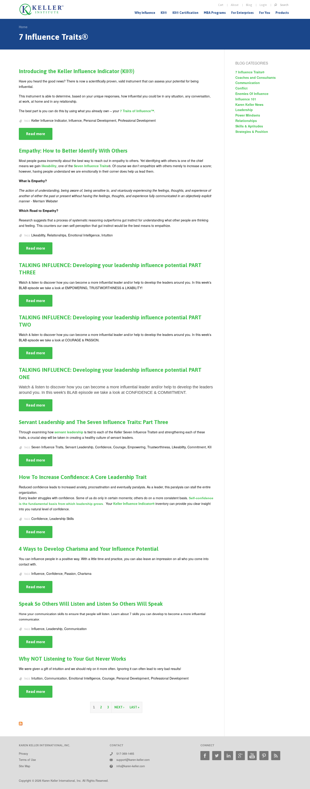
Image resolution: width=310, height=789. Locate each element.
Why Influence (145, 13)
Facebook (204, 755)
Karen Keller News (249, 104)
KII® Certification (185, 13)
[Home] (41, 9)
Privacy (23, 754)
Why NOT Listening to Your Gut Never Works (72, 659)
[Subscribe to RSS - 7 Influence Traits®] (20, 722)
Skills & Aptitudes (249, 126)
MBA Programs (215, 13)
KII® (164, 13)
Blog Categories (251, 62)
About (235, 5)
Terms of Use (27, 760)
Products (282, 13)
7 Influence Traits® (249, 72)
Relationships (246, 120)
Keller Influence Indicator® (134, 503)
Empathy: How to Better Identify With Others (73, 151)
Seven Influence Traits (91, 166)
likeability (49, 166)
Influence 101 (245, 99)
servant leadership (68, 432)
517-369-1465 (125, 754)
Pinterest (263, 755)
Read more (39, 136)
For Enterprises (242, 13)
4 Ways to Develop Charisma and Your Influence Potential (88, 549)
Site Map (24, 766)
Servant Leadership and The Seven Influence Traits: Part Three (93, 422)
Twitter (216, 755)
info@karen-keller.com (130, 766)
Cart (220, 5)
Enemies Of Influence (251, 93)
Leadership (244, 109)
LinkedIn (228, 755)
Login (263, 5)
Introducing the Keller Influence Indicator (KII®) (76, 71)
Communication (247, 82)
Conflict (241, 88)
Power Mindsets (247, 115)
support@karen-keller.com (133, 760)
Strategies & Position (251, 131)
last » (134, 707)
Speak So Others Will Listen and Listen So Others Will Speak (91, 604)
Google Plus (240, 755)
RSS (275, 755)
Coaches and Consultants (255, 77)
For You (264, 13)
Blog (249, 5)
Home (23, 27)
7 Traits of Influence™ (137, 111)
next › (119, 707)
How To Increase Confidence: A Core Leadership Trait (83, 477)
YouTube (252, 755)
